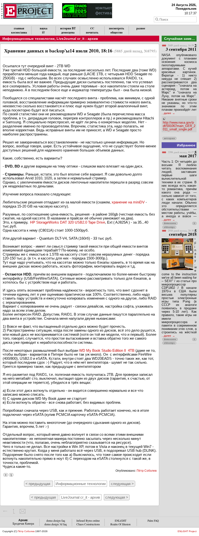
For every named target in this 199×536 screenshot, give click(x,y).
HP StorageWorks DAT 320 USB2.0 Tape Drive (67, 222)
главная (19, 28)
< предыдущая (38, 484)
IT (43, 32)
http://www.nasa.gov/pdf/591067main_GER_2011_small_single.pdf (179, 126)
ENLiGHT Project (187, 531)
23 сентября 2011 (181, 47)
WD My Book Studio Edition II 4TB (106, 350)
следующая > (122, 484)
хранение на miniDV (128, 202)
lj (11, 474)
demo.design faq (55, 520)
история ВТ (68, 28)
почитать (92, 32)
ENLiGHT (120, 520)
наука (43, 28)
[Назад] (5, 511)
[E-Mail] (22, 511)
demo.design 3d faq (55, 524)
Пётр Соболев (147, 470)
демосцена (68, 32)
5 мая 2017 (182, 154)
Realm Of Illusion (120, 524)
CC (92, 28)
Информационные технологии (28, 39)
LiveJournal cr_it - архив (77, 39)
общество (116, 32)
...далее (167, 113)
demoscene (170, 223)
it (6, 474)
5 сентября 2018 (182, 232)
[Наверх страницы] (14, 511)
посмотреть (116, 28)
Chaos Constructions (88, 524)
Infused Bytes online (88, 520)
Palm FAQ (153, 520)
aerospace (169, 138)
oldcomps (169, 227)
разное (140, 28)
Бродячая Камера (23, 523)
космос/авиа (19, 32)
